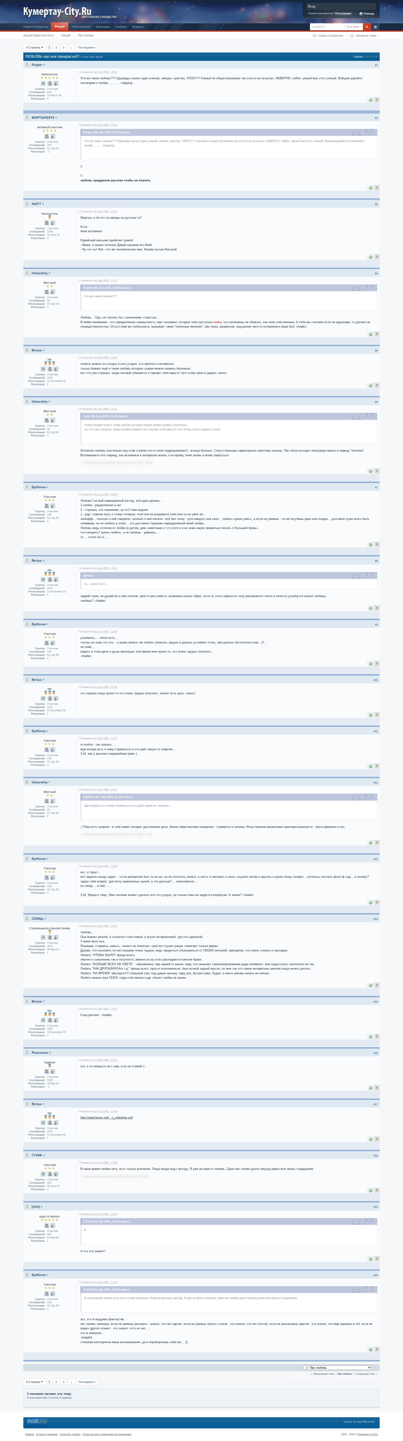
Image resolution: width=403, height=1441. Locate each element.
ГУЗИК (37, 1155)
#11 (376, 731)
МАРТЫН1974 (43, 117)
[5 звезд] (376, 56)
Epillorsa (39, 487)
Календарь (103, 26)
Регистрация (343, 13)
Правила (137, 26)
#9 (376, 624)
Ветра (37, 350)
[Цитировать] (56, 83)
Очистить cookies (70, 1434)
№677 (36, 204)
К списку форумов (47, 1434)
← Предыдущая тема (322, 1373)
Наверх (29, 1434)
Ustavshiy (40, 273)
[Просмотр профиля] (44, 64)
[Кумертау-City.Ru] (59, 11)
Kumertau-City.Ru (368, 1434)
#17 (376, 1104)
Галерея (121, 26)
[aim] (36, 1206)
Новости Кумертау (35, 26)
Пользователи (81, 26)
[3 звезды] (370, 56)
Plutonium (40, 1052)
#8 (376, 561)
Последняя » (87, 47)
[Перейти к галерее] (43, 83)
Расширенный (375, 27)
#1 (376, 65)
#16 (376, 1053)
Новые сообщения (331, 35)
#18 (376, 1155)
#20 (376, 1275)
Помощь (368, 13)
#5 (376, 350)
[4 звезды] (373, 56)
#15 (376, 1001)
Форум (60, 26)
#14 (376, 919)
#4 (376, 273)
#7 (376, 487)
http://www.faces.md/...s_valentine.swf (106, 1117)
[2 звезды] (368, 56)
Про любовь (345, 1373)
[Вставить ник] (49, 83)
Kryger (37, 64)
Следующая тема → (366, 1373)
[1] (370, 99)
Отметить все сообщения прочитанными (107, 1434)
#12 (376, 782)
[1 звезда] (365, 56)
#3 (376, 204)
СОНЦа (37, 918)
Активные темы (366, 35)
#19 (376, 1207)
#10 (376, 680)
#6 (376, 402)
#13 (376, 859)
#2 (376, 118)
